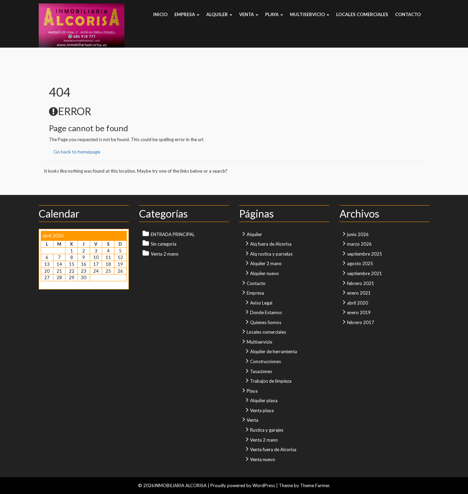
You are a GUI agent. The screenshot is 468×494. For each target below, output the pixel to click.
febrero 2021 (360, 283)
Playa (272, 14)
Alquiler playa (264, 400)
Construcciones (265, 361)
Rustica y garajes (266, 430)
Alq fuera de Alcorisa (271, 244)
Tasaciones (261, 371)
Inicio (160, 14)
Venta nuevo (262, 459)
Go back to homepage (76, 152)
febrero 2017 (360, 322)
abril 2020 (357, 303)
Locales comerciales (362, 14)
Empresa (185, 14)
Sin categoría (163, 244)
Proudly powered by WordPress (242, 485)
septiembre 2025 (364, 254)
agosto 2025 (360, 263)
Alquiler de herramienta (273, 351)
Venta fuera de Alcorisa (273, 449)
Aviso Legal (261, 303)
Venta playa (262, 410)
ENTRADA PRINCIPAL (173, 234)
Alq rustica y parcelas (271, 254)
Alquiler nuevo (264, 273)
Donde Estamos (266, 312)
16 (83, 264)
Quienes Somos (265, 322)
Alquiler (217, 14)
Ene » (59, 284)
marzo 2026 (359, 244)
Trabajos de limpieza (271, 381)
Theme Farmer (314, 485)
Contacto (408, 14)
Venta (247, 14)
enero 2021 (359, 293)
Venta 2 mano (164, 254)
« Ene (46, 284)
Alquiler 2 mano (266, 263)
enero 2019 (359, 312)
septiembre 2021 (364, 273)
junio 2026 (358, 234)
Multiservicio (308, 14)
